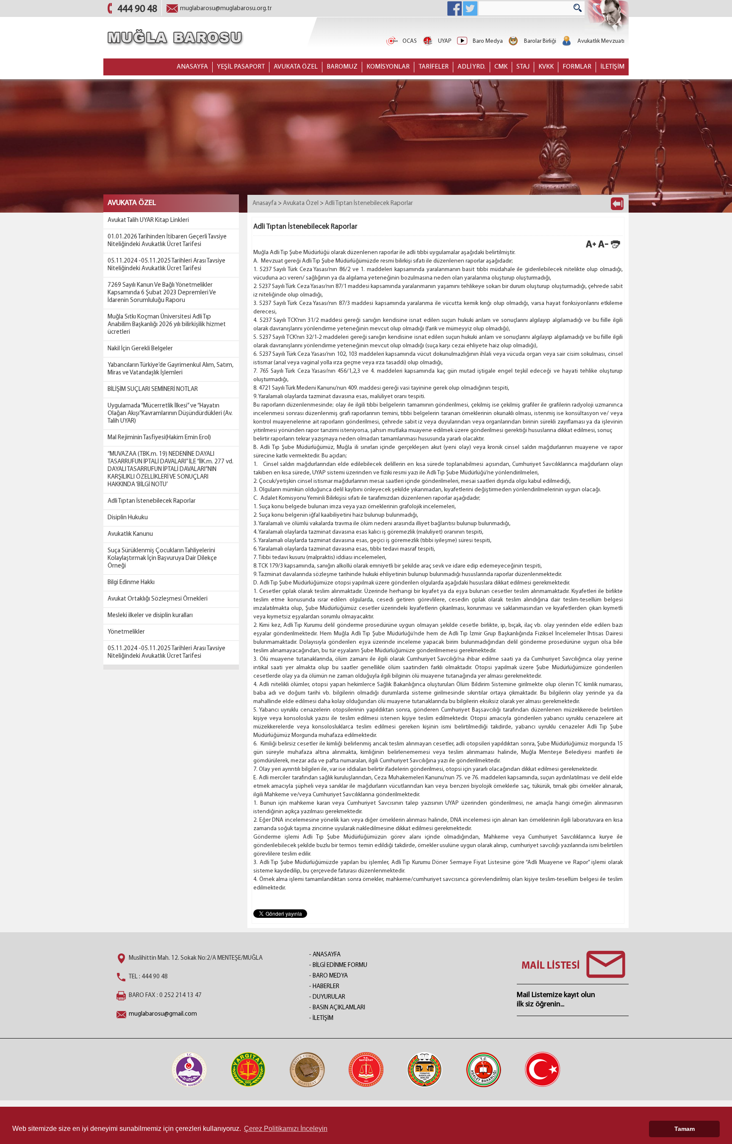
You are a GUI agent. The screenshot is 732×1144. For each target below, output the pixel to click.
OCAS (409, 41)
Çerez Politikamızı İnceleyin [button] (285, 1128)
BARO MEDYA (330, 976)
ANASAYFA (192, 67)
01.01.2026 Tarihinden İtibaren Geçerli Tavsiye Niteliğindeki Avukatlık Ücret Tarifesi (167, 241)
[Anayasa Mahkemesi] (189, 1069)
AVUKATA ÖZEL (296, 67)
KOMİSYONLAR (388, 67)
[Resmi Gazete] (542, 1069)
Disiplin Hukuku (128, 518)
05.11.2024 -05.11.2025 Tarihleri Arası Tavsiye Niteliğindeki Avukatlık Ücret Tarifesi (166, 265)
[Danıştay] (307, 1069)
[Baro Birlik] (425, 1069)
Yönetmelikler (126, 632)
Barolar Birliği (540, 41)
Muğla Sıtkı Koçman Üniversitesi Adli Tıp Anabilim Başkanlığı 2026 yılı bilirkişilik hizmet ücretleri (167, 324)
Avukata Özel (301, 203)
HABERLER (326, 986)
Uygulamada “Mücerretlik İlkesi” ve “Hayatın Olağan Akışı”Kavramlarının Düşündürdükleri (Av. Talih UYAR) (170, 413)
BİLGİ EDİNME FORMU (340, 965)
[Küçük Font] (603, 247)
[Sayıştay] (366, 1069)
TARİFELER (434, 67)
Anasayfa (264, 203)
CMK (500, 67)
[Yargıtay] (248, 1069)
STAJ (523, 67)
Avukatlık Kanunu (130, 534)
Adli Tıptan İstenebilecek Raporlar (152, 501)
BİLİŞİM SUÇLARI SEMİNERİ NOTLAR (153, 389)
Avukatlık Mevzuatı (600, 41)
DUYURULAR (329, 997)
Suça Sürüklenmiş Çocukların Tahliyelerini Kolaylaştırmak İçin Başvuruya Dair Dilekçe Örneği (162, 558)
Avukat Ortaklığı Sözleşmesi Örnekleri (158, 599)
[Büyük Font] (591, 247)
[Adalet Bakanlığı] (484, 1069)
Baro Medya (488, 41)
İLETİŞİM (612, 67)
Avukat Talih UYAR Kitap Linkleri (148, 220)
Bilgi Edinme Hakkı (131, 582)
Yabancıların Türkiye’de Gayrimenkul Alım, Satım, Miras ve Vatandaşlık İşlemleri (170, 369)
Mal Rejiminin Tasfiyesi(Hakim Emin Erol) (159, 438)
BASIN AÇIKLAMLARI (339, 1008)
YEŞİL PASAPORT (241, 67)
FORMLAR (577, 67)
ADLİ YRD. (471, 67)
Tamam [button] (684, 1128)
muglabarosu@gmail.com (163, 1014)
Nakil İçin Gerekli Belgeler (140, 349)
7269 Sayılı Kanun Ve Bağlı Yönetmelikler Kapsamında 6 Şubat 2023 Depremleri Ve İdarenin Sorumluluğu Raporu (162, 293)
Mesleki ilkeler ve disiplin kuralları (150, 615)
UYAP (445, 41)
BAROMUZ (342, 67)
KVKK (546, 67)
